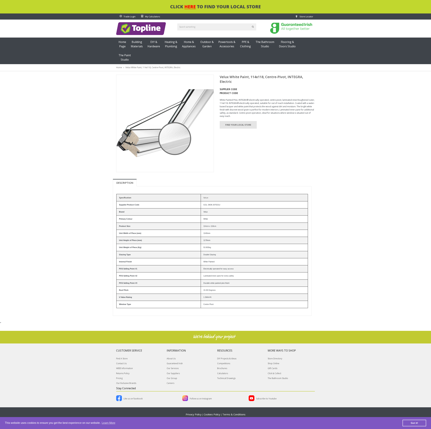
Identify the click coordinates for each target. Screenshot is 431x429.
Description (124, 182)
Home (119, 67)
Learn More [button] (108, 422)
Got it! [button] (414, 423)
